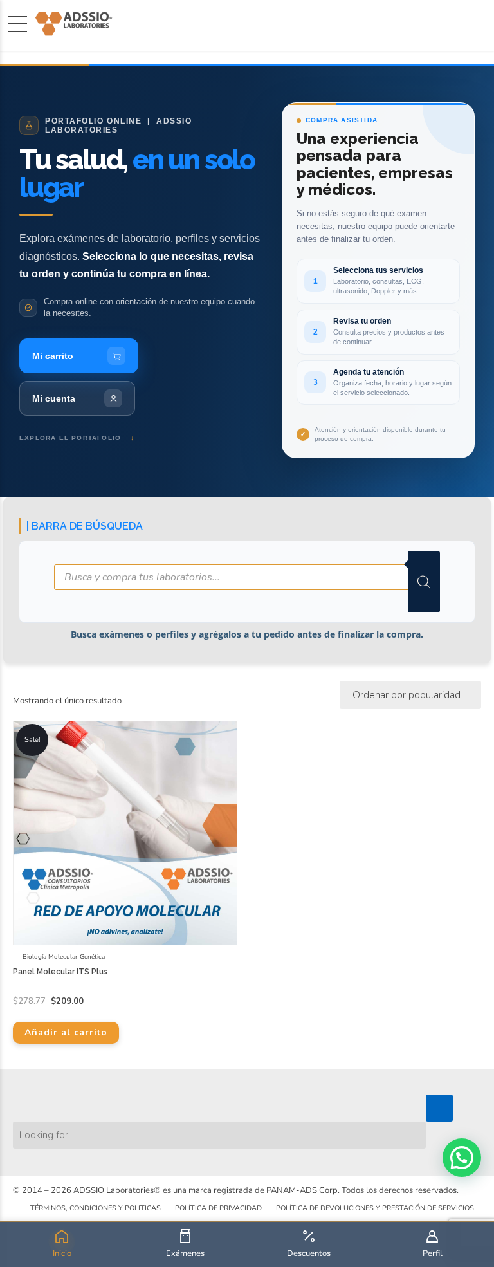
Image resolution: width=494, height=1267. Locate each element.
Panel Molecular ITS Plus (60, 971)
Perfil (433, 1253)
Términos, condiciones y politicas (95, 1208)
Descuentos (309, 1253)
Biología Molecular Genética (64, 956)
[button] (462, 1157)
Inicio (62, 1253)
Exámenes (185, 1253)
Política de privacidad (218, 1208)
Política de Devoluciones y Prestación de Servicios (375, 1208)
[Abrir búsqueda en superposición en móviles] (247, 581)
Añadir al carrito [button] (65, 1032)
